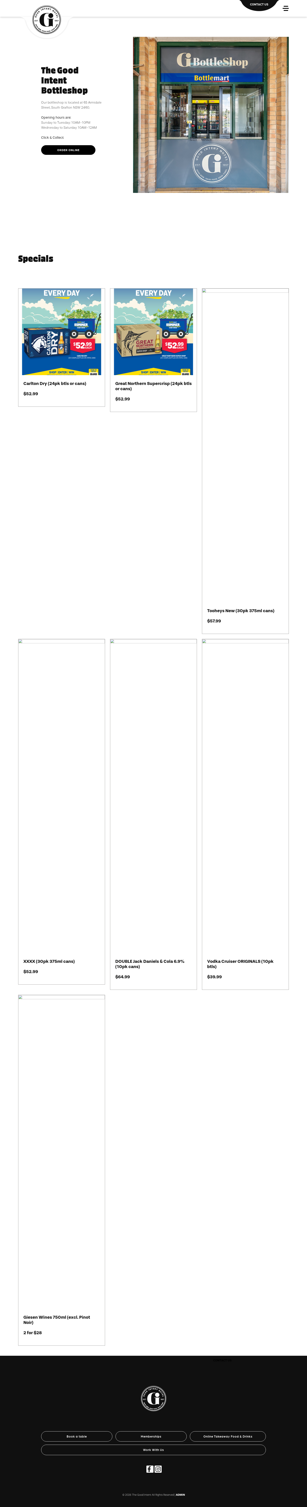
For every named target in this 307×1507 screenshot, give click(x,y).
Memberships (151, 1436)
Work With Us (153, 1450)
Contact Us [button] (222, 1360)
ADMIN (180, 1494)
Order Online (68, 149)
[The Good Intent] (153, 1393)
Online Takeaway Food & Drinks (227, 1436)
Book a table (77, 1436)
